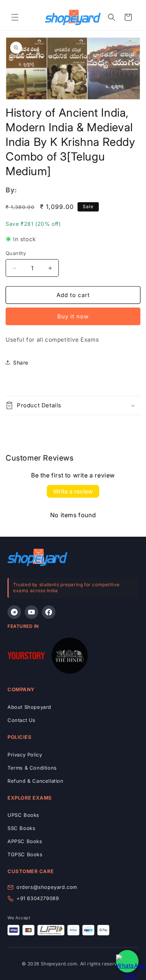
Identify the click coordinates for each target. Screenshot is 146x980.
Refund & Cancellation (35, 781)
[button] (15, 17)
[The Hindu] (69, 657)
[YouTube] (31, 612)
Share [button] (20, 362)
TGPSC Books (25, 854)
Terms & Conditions (32, 768)
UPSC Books (23, 815)
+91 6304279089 (37, 898)
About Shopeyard (29, 707)
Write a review (73, 491)
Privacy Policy (24, 755)
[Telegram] (14, 612)
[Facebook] (48, 612)
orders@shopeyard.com (46, 887)
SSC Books (21, 828)
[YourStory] (26, 657)
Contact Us (21, 720)
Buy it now (73, 316)
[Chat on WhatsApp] (127, 961)
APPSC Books (24, 841)
